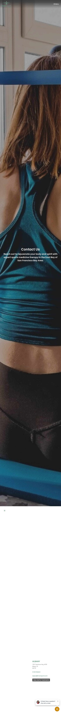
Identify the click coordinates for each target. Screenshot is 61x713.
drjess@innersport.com (39, 676)
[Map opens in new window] (4, 510)
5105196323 (36, 672)
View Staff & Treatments (41, 680)
